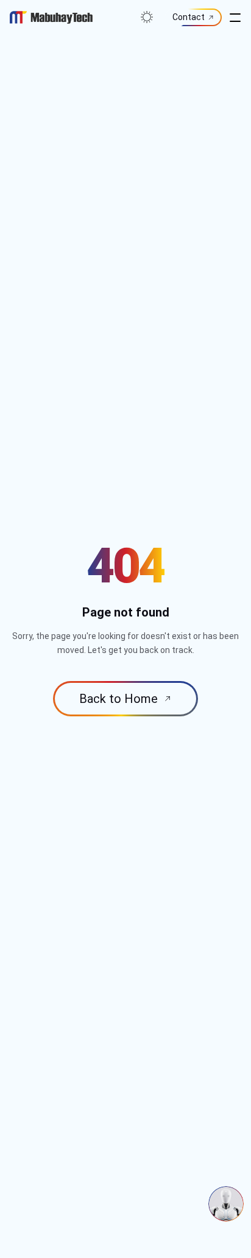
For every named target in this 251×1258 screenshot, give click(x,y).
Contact (188, 17)
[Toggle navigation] (235, 17)
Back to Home (120, 698)
